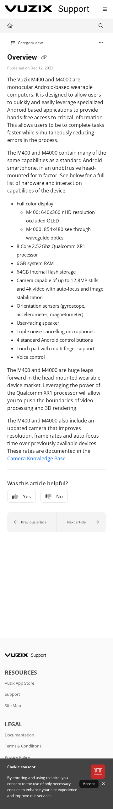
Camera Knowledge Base (36, 458)
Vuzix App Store (19, 683)
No (59, 496)
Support (12, 694)
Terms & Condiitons (23, 746)
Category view (30, 42)
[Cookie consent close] (104, 784)
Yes (27, 496)
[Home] (47, 9)
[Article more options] (101, 43)
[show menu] (105, 9)
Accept (89, 783)
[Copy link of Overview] (44, 58)
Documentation (19, 735)
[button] (32, 522)
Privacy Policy (17, 757)
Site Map (13, 705)
